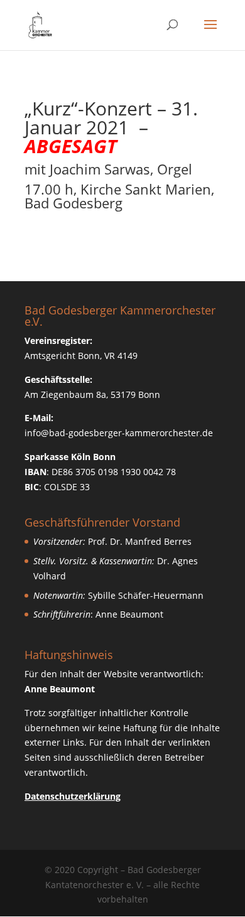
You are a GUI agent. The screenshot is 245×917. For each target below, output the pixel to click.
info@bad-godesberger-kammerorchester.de (118, 433)
